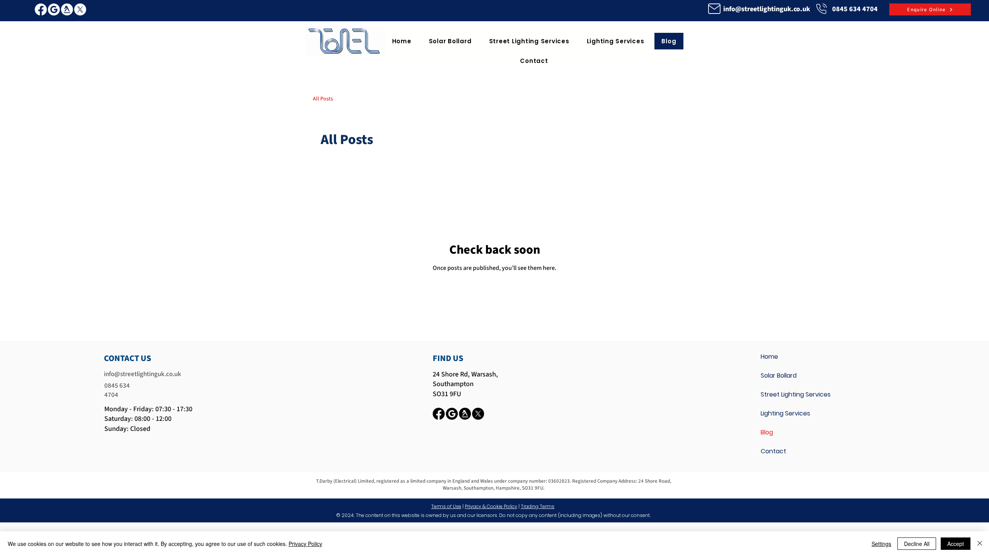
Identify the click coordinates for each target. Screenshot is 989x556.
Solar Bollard (779, 375)
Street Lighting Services (796, 394)
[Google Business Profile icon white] (54, 9)
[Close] (979, 543)
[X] (80, 9)
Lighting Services (785, 413)
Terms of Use (446, 506)
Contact (773, 451)
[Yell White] (67, 9)
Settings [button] (881, 544)
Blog (767, 432)
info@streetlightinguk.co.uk (766, 9)
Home (769, 356)
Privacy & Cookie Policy (491, 506)
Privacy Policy (305, 544)
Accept (955, 544)
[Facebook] (41, 9)
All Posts (323, 99)
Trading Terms (537, 506)
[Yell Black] (465, 414)
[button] (529, 41)
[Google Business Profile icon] (452, 414)
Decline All (917, 544)
